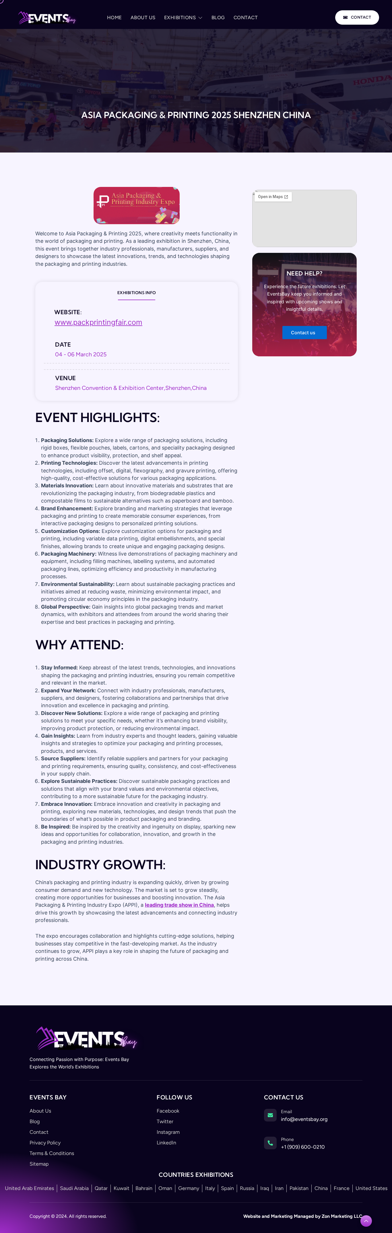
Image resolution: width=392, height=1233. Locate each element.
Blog (218, 17)
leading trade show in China (179, 905)
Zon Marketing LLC (341, 1216)
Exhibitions (180, 17)
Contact (246, 17)
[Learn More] (366, 1221)
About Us (143, 17)
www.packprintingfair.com (98, 322)
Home (114, 17)
